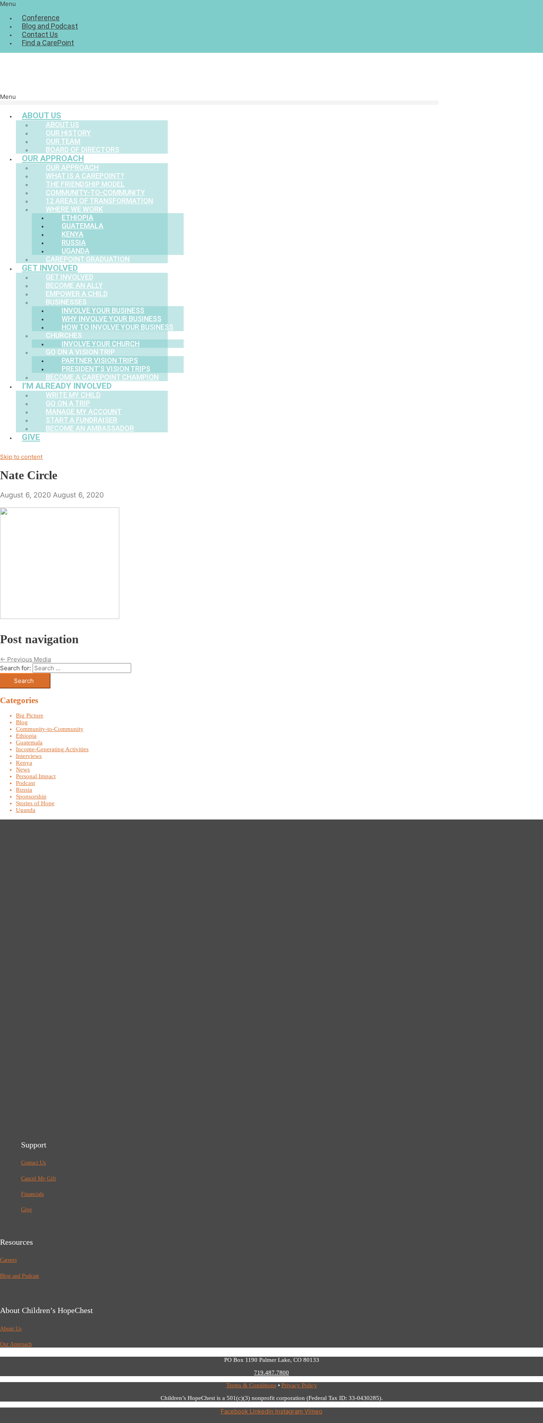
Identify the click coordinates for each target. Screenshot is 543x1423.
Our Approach (16, 1344)
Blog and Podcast (50, 26)
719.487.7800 (271, 1372)
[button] (271, 4)
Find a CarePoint (48, 43)
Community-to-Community (49, 729)
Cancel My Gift (38, 1179)
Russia (24, 790)
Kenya (24, 763)
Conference (41, 17)
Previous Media (25, 659)
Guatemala (29, 742)
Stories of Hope (35, 803)
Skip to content (21, 457)
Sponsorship (31, 796)
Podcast (25, 783)
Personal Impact (36, 776)
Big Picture (29, 715)
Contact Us (40, 34)
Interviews (29, 756)
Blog (22, 722)
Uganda (25, 810)
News (23, 769)
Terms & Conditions (251, 1385)
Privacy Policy (299, 1385)
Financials (32, 1194)
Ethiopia (26, 736)
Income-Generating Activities (52, 749)
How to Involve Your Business (117, 327)
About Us (10, 1329)
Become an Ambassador (90, 428)
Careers (8, 1260)
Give (31, 437)
